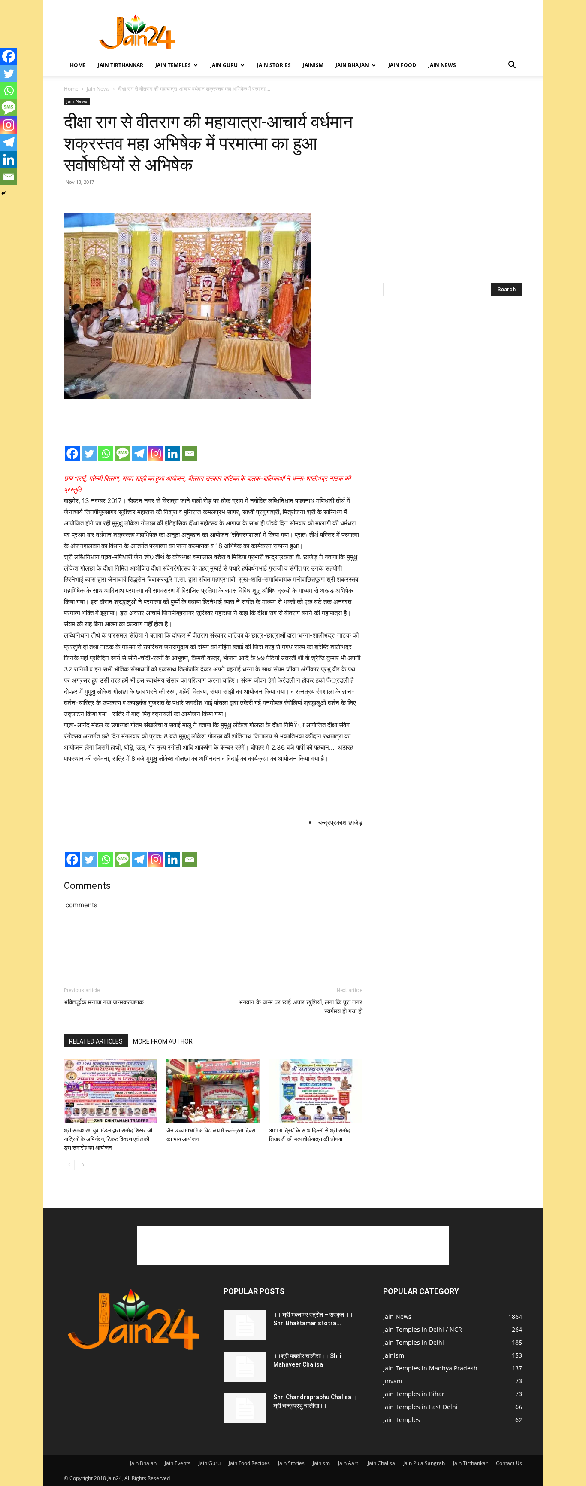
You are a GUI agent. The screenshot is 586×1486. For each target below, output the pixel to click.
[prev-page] (69, 1165)
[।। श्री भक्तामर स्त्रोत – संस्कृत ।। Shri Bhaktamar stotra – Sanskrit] (245, 1325)
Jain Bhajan (352, 65)
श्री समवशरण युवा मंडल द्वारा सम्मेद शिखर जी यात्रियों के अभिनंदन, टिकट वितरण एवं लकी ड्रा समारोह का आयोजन (108, 1139)
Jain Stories (274, 65)
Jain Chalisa (381, 1463)
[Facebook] (72, 453)
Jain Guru (224, 65)
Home (78, 65)
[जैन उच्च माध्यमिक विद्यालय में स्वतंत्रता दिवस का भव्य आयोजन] (213, 1091)
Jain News (442, 65)
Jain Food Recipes (249, 1463)
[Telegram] (139, 453)
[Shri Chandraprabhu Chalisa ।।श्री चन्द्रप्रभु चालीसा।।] (245, 1408)
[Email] (189, 453)
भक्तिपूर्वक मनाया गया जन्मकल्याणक (104, 1002)
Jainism (313, 65)
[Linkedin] (172, 453)
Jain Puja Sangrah (424, 1463)
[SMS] (122, 453)
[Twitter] (89, 453)
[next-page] (83, 1165)
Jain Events (177, 1463)
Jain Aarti (348, 1463)
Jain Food (402, 65)
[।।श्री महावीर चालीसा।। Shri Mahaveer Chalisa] (245, 1367)
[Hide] (3, 193)
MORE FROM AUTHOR (163, 1041)
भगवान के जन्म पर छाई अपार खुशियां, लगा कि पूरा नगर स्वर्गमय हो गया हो (300, 1006)
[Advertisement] (366, 31)
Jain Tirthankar (120, 65)
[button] (511, 66)
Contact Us (509, 1463)
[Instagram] (155, 453)
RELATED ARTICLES (96, 1041)
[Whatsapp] (105, 453)
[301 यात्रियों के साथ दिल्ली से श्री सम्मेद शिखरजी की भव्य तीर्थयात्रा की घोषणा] (315, 1091)
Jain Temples (173, 65)
